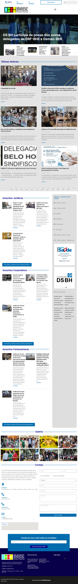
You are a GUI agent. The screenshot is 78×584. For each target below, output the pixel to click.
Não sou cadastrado (59, 475)
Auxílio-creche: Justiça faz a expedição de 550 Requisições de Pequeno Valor (18, 206)
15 (68, 188)
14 (63, 188)
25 (52, 189)
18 (16, 189)
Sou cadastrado (45, 475)
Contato (31, 3)
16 (73, 188)
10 (43, 188)
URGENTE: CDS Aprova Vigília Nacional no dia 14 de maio (18, 168)
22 (37, 189)
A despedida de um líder (8, 88)
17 (11, 189)
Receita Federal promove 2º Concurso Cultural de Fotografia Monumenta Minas (19, 278)
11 (48, 188)
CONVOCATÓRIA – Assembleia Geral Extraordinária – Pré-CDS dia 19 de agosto (42, 278)
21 (31, 189)
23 (42, 189)
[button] (51, 2)
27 (63, 189)
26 (57, 189)
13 (58, 188)
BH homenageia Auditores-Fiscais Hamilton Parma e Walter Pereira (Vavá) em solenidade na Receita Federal (21, 52)
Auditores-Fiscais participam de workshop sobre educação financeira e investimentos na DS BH (18, 311)
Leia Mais (3, 101)
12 (53, 188)
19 (21, 189)
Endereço (20, 3)
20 (26, 189)
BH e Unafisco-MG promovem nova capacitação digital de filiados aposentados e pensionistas (37, 37)
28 (68, 189)
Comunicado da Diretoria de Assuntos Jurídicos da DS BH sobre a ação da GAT (19, 237)
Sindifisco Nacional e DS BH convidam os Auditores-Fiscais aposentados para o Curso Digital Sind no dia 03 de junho (59, 90)
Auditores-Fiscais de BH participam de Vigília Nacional (58, 129)
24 (47, 189)
